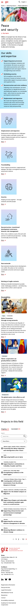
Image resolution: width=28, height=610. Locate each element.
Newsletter (4, 595)
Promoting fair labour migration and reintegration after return (13, 449)
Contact (3, 598)
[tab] (5, 429)
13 (23, 539)
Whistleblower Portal (7, 592)
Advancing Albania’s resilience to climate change (13, 531)
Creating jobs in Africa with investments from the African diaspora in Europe (13, 483)
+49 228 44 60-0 (9, 561)
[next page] (26, 539)
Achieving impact (11, 5)
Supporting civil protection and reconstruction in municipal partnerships (13, 513)
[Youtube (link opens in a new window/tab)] (10, 580)
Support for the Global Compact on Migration (14, 492)
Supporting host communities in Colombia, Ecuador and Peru (13, 465)
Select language (24, 2)
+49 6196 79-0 (9, 572)
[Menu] (2, 2)
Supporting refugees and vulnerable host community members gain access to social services (15, 502)
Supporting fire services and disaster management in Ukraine (14, 522)
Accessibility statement (7, 600)
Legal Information (6, 590)
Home (3, 5)
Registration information (8, 585)
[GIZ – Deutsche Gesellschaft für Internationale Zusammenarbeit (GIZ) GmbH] (6, 2)
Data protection (5, 587)
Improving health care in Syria (13, 457)
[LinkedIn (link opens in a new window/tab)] (2, 580)
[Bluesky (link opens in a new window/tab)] (6, 580)
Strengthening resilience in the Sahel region (13, 473)
